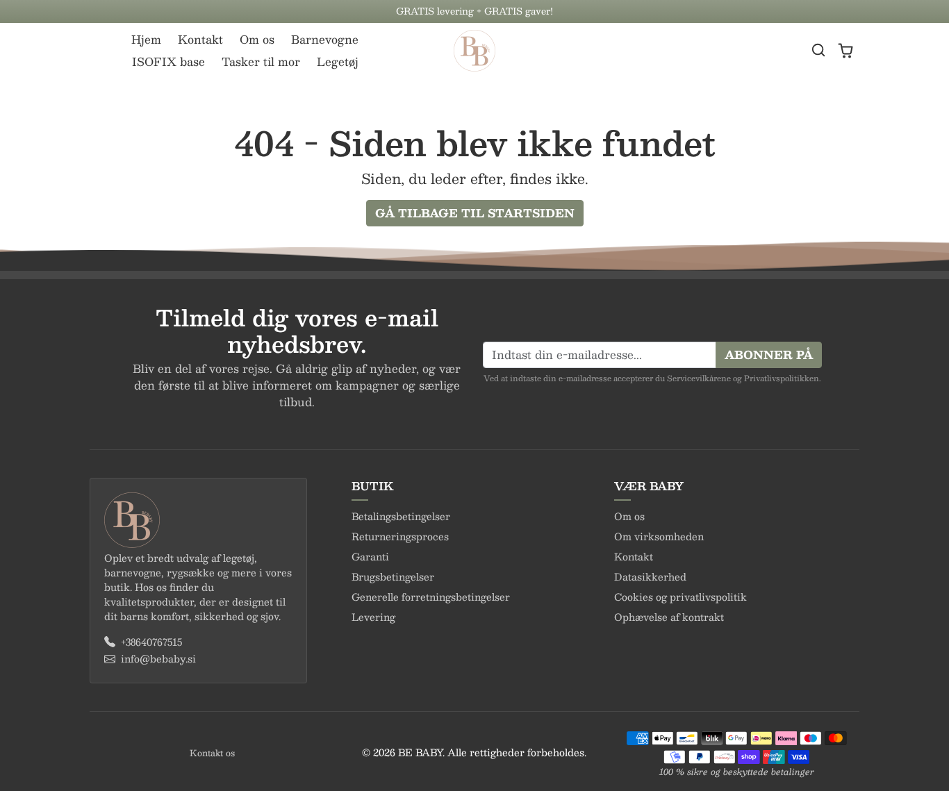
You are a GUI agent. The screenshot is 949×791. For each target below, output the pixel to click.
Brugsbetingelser (393, 576)
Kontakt (200, 39)
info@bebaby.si (158, 658)
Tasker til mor (261, 61)
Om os (257, 39)
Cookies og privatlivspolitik (680, 596)
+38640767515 (151, 642)
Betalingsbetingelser (401, 516)
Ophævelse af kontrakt (669, 616)
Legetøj (337, 61)
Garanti (370, 556)
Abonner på (769, 354)
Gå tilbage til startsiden (475, 212)
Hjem (146, 39)
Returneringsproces (400, 536)
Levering (373, 616)
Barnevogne (324, 39)
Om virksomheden (659, 536)
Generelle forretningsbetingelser (431, 596)
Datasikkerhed (650, 576)
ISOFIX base (168, 61)
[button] (818, 50)
